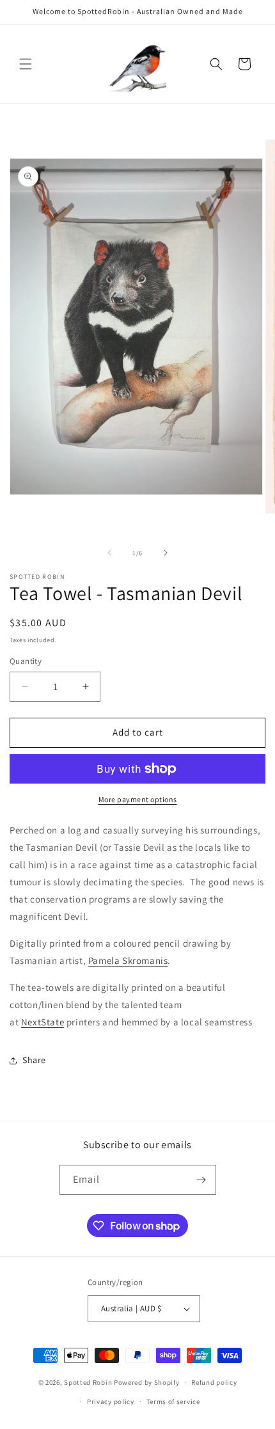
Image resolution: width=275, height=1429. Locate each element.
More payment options (137, 799)
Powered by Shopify (147, 1381)
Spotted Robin (88, 1381)
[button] (26, 64)
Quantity (26, 661)
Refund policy (214, 1382)
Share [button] (34, 1060)
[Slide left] (109, 553)
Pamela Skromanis (128, 960)
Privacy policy (110, 1401)
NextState (42, 1022)
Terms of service (173, 1401)
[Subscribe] (201, 1180)
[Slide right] (166, 553)
